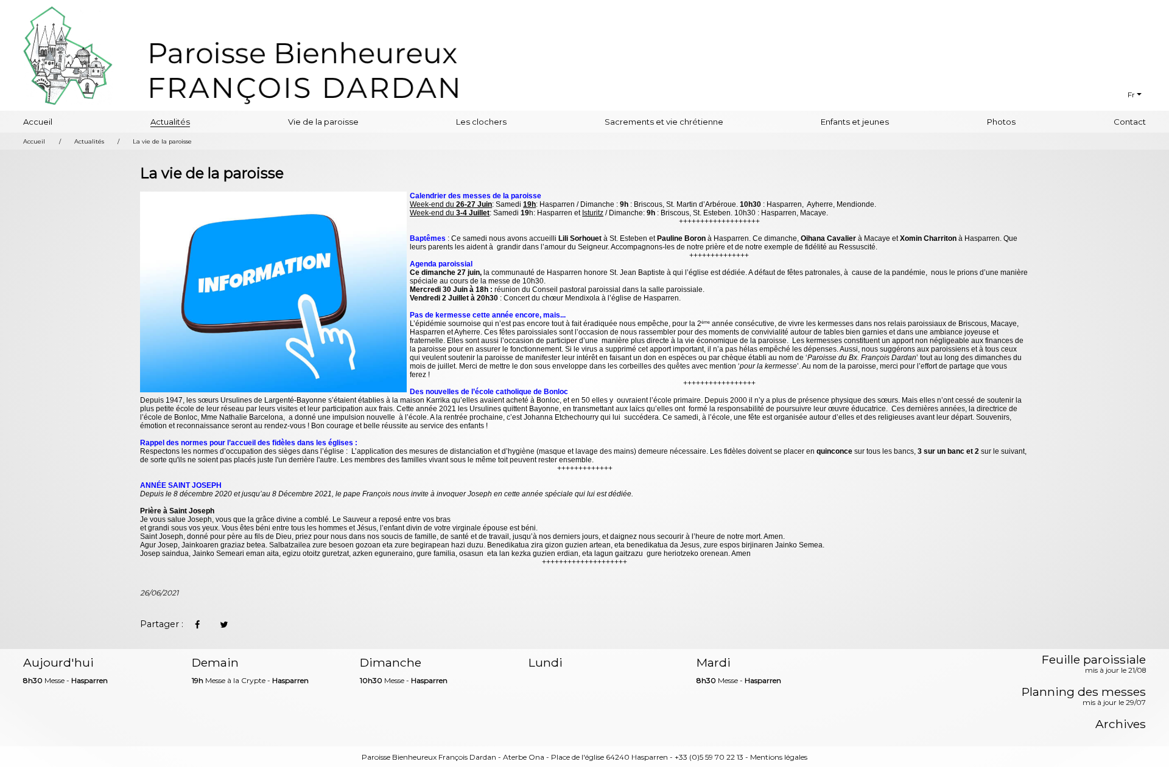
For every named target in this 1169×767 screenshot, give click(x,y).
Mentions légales (778, 757)
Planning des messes (1084, 697)
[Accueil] (304, 70)
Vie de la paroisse (323, 122)
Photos (1001, 122)
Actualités (170, 122)
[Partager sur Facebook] (197, 624)
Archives (1120, 724)
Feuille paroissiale (1094, 665)
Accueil (37, 122)
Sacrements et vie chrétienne (664, 122)
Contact (1130, 122)
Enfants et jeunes (855, 122)
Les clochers (481, 122)
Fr (1131, 94)
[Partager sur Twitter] (223, 624)
